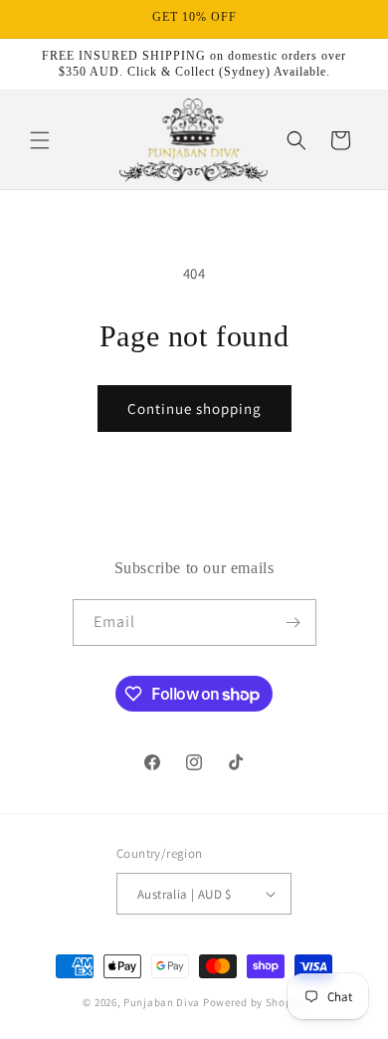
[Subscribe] (293, 622)
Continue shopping (194, 408)
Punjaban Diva (161, 1002)
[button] (40, 140)
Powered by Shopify (254, 1002)
